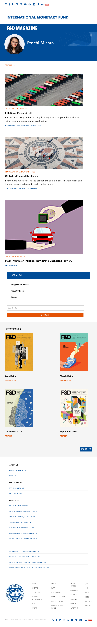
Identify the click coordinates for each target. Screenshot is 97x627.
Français (88, 592)
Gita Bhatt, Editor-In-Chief (20, 506)
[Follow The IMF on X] (6, 4)
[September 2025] (74, 407)
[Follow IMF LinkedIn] (13, 4)
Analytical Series (27, 172)
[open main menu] (92, 5)
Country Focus (18, 291)
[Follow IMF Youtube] (25, 4)
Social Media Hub (58, 597)
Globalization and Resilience (21, 176)
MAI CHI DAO (10, 125)
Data (53, 588)
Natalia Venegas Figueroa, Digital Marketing (27, 562)
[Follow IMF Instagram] (17, 4)
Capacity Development (37, 598)
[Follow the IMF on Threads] (21, 4)
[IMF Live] (45, 4)
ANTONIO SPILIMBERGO (28, 189)
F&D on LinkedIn (15, 493)
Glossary (74, 599)
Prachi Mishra (23, 125)
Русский (88, 601)
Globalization (11, 172)
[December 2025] (19, 407)
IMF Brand (74, 608)
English (9, 65)
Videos (53, 583)
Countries (36, 592)
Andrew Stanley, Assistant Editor (23, 533)
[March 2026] (74, 352)
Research (35, 588)
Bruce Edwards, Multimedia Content (24, 539)
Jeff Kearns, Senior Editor (20, 522)
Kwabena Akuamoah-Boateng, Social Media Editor (30, 568)
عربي (86, 583)
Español (88, 606)
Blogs (14, 297)
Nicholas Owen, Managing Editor (23, 511)
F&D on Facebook (16, 488)
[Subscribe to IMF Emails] (34, 4)
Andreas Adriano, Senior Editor (22, 517)
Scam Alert (74, 604)
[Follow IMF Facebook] (9, 4)
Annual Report (57, 601)
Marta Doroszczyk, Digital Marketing (24, 557)
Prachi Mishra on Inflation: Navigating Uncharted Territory (38, 261)
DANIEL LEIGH (36, 125)
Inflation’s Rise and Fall (18, 113)
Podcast (18, 256)
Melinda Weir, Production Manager (24, 551)
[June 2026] (19, 352)
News (34, 604)
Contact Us (14, 476)
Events (34, 608)
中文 (86, 588)
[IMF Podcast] (29, 4)
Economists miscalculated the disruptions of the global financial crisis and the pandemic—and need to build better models (43, 182)
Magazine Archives (20, 284)
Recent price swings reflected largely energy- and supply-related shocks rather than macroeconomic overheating (42, 119)
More (84, 449)
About (34, 583)
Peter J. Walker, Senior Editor (21, 528)
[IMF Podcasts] (76, 620)
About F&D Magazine (17, 470)
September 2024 (22, 108)
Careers (73, 595)
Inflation (9, 108)
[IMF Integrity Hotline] (38, 4)
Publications (56, 592)
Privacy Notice (73, 584)
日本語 (87, 597)
